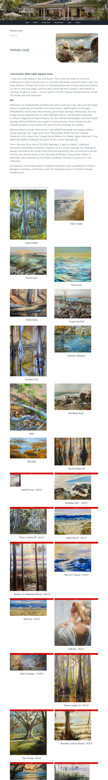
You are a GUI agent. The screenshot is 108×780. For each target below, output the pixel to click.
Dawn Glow (32, 277)
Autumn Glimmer (76, 355)
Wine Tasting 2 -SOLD (31, 673)
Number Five (31, 379)
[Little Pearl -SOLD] (72, 763)
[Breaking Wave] (72, 384)
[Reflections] (28, 290)
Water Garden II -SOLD (76, 705)
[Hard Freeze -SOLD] (15, 473)
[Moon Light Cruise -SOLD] (28, 763)
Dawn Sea (76, 284)
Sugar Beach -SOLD (76, 537)
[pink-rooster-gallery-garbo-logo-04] (26, 2)
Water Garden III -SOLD (31, 537)
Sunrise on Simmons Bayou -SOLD (31, 594)
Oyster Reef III (76, 321)
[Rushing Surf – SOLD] (72, 473)
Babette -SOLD (76, 648)
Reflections (32, 319)
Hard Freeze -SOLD (31, 489)
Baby (31, 433)
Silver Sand (76, 223)
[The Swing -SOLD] (28, 710)
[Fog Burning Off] (72, 438)
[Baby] (28, 384)
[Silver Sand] (69, 190)
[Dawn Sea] (72, 248)
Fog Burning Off (76, 468)
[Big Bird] (28, 438)
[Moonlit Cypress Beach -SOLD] (72, 710)
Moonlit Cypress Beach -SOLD (76, 743)
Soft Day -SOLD (31, 618)
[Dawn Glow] (28, 248)
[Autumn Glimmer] (72, 326)
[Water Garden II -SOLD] (72, 654)
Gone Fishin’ (31, 242)
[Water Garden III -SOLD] (28, 508)
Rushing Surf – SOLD (76, 502)
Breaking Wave (76, 413)
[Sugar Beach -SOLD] (72, 508)
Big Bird (31, 461)
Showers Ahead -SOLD (76, 574)
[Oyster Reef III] (72, 290)
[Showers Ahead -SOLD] (72, 542)
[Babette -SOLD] (72, 599)
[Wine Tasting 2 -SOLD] (28, 654)
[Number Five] (28, 326)
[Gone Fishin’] (28, 190)
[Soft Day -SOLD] (28, 599)
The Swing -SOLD (31, 758)
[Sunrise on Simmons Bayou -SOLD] (28, 542)
